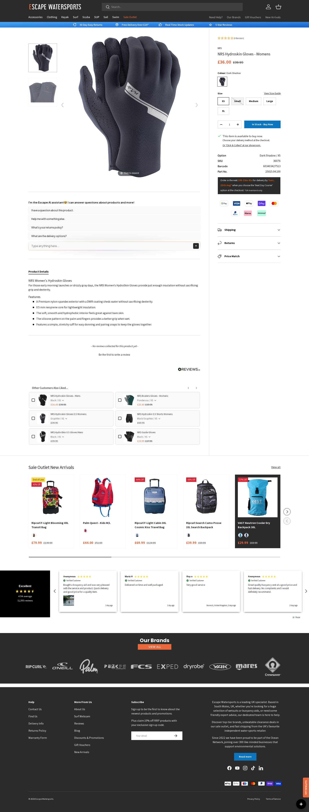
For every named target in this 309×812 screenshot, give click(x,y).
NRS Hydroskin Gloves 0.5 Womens (68, 414)
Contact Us (35, 709)
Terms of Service (273, 799)
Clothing (52, 17)
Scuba (86, 17)
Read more (245, 756)
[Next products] (196, 387)
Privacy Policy (253, 799)
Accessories (35, 17)
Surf (75, 17)
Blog (77, 731)
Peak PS (115, 678)
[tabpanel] (114, 302)
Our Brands (234, 17)
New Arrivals (273, 17)
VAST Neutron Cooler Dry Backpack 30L (254, 525)
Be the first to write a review (114, 354)
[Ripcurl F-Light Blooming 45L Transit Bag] (51, 497)
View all (276, 467)
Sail (106, 17)
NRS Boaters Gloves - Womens (152, 395)
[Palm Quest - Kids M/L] (103, 497)
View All (154, 647)
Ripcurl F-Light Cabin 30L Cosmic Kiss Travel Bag (150, 525)
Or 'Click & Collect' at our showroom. (242, 145)
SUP (96, 17)
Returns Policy (37, 731)
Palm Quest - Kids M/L (97, 523)
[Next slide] (196, 105)
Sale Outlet (130, 17)
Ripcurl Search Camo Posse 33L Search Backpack (203, 525)
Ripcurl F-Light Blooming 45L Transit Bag (49, 525)
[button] (278, 7)
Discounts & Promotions (89, 738)
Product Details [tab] (38, 271)
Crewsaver (273, 678)
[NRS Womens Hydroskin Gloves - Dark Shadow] (42, 57)
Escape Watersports (44, 799)
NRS (220, 48)
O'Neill (62, 678)
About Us (79, 709)
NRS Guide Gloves (146, 432)
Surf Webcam (82, 716)
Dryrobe (194, 678)
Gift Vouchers (253, 17)
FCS (141, 678)
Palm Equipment (88, 678)
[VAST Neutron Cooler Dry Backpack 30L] (258, 497)
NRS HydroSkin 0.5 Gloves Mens (67, 432)
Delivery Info (36, 723)
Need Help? (216, 17)
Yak (220, 678)
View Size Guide (272, 93)
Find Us (32, 716)
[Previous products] (188, 387)
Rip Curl (36, 678)
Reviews (79, 723)
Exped (167, 678)
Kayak (65, 17)
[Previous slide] (62, 105)
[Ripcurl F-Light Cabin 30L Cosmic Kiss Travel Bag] (154, 497)
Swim (115, 17)
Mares (246, 678)
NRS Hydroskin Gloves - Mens (65, 395)
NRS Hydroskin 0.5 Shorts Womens (155, 414)
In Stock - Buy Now (262, 124)
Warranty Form (37, 738)
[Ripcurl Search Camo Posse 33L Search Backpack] (206, 497)
